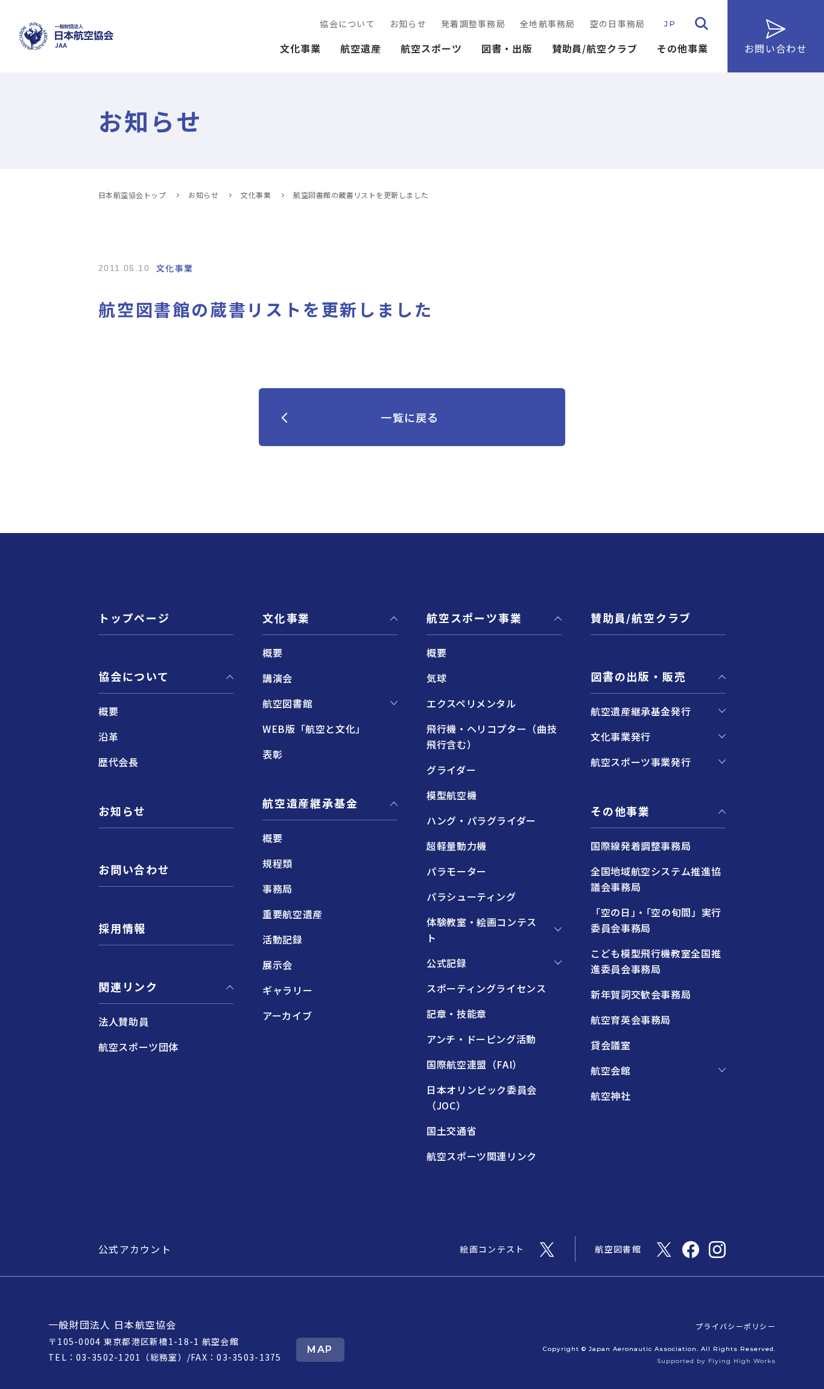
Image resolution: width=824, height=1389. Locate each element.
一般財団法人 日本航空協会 (112, 1324)
